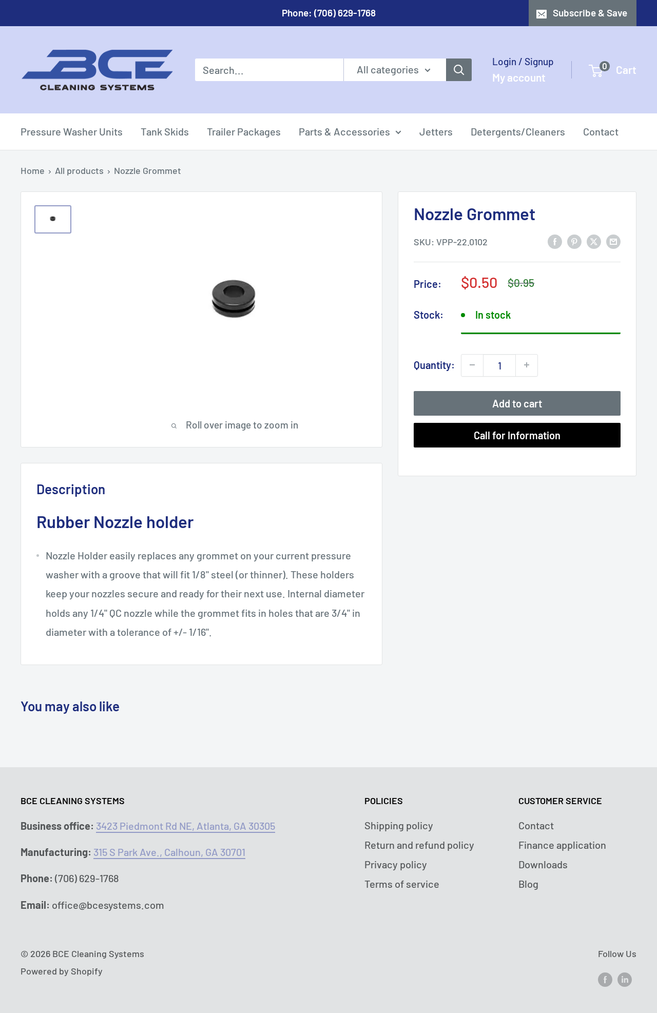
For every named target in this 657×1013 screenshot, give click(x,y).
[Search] (459, 70)
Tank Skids (165, 131)
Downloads (543, 864)
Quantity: (434, 364)
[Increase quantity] (526, 365)
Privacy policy (395, 864)
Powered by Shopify (62, 971)
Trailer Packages (244, 131)
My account (519, 77)
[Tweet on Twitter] (594, 240)
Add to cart (517, 403)
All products (79, 170)
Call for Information (517, 434)
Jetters (436, 131)
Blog (528, 884)
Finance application (562, 845)
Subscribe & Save (590, 12)
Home (33, 170)
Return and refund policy (419, 845)
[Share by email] (613, 240)
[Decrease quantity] (472, 365)
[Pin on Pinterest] (574, 240)
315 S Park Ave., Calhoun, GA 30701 (169, 852)
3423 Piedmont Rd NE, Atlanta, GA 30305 (185, 826)
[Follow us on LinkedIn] (624, 978)
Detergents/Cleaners (518, 131)
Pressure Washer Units (72, 131)
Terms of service (401, 884)
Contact (601, 131)
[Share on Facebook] (555, 240)
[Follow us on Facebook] (605, 978)
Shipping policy (398, 825)
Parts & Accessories (344, 131)
